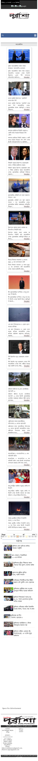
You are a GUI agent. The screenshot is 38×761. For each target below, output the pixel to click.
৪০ (36, 536)
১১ (14, 536)
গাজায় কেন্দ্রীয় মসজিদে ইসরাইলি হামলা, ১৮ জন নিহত (17, 519)
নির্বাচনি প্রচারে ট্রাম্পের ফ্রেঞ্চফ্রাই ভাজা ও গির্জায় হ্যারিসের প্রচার (18, 164)
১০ (11, 536)
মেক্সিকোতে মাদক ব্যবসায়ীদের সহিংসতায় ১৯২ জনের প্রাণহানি (17, 422)
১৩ (21, 536)
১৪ (23, 536)
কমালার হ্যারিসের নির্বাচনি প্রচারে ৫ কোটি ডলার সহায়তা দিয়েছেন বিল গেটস (18, 133)
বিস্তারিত (26, 78)
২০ (30, 536)
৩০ (33, 536)
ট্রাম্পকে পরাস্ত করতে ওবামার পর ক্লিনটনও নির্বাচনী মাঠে (17, 228)
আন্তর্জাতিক (19, 44)
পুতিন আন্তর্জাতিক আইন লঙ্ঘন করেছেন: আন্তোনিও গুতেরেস (17, 67)
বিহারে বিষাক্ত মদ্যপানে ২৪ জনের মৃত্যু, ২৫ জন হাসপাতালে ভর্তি (17, 261)
